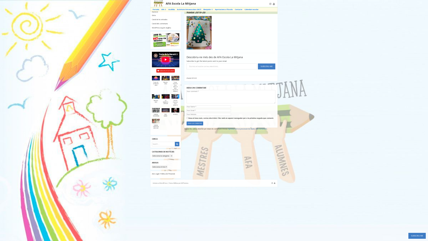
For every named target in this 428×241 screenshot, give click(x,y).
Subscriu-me (267, 66)
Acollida (171, 9)
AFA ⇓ (163, 9)
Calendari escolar (251, 9)
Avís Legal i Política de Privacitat (163, 174)
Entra (154, 15)
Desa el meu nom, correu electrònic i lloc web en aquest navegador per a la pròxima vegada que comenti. (231, 118)
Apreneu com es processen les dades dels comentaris (247, 129)
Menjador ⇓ (208, 9)
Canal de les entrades (159, 19)
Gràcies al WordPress (160, 183)
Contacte (238, 9)
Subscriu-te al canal (167, 71)
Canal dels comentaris (160, 24)
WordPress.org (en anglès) (161, 28)
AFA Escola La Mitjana (181, 3)
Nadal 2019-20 (192, 78)
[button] (156, 82)
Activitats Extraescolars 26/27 (189, 9)
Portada (156, 9)
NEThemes (184, 183)
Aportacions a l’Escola (224, 9)
